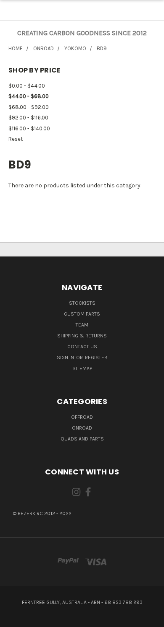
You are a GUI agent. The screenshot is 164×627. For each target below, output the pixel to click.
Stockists (82, 303)
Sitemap (82, 368)
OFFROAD (82, 417)
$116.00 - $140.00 (29, 128)
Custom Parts (82, 314)
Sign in (66, 357)
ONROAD (82, 428)
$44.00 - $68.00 (28, 96)
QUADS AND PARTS (82, 439)
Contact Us (82, 347)
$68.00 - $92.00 (28, 107)
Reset (15, 139)
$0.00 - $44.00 (26, 86)
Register (96, 357)
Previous (13, 619)
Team (82, 325)
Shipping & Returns (82, 336)
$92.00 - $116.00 (28, 117)
